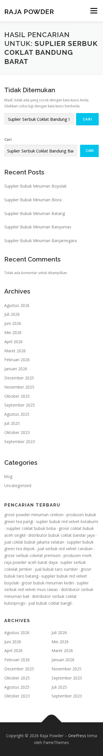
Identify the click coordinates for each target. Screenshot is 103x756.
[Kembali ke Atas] (51, 722)
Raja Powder (29, 11)
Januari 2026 (15, 368)
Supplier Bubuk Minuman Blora (33, 199)
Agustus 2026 (16, 305)
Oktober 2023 (17, 432)
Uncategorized (17, 485)
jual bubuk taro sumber (56, 569)
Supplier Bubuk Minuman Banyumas (37, 227)
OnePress (77, 735)
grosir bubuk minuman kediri (47, 583)
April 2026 (13, 341)
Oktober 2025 (17, 396)
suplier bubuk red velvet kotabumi (67, 521)
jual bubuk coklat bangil (50, 603)
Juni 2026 (12, 323)
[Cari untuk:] (39, 119)
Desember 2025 (19, 378)
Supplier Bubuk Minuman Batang (34, 213)
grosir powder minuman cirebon (34, 514)
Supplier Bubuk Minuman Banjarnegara (40, 240)
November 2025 (19, 387)
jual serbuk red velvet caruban (65, 548)
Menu (93, 10)
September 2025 (19, 405)
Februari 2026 (17, 359)
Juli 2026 (12, 314)
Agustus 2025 (16, 414)
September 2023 (19, 441)
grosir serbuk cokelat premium (32, 555)
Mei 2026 (12, 332)
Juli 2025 (12, 423)
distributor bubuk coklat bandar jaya (61, 535)
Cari (8, 139)
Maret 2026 (15, 350)
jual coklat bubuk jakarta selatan (34, 542)
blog (8, 476)
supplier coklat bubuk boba (31, 528)
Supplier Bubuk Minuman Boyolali (35, 186)
